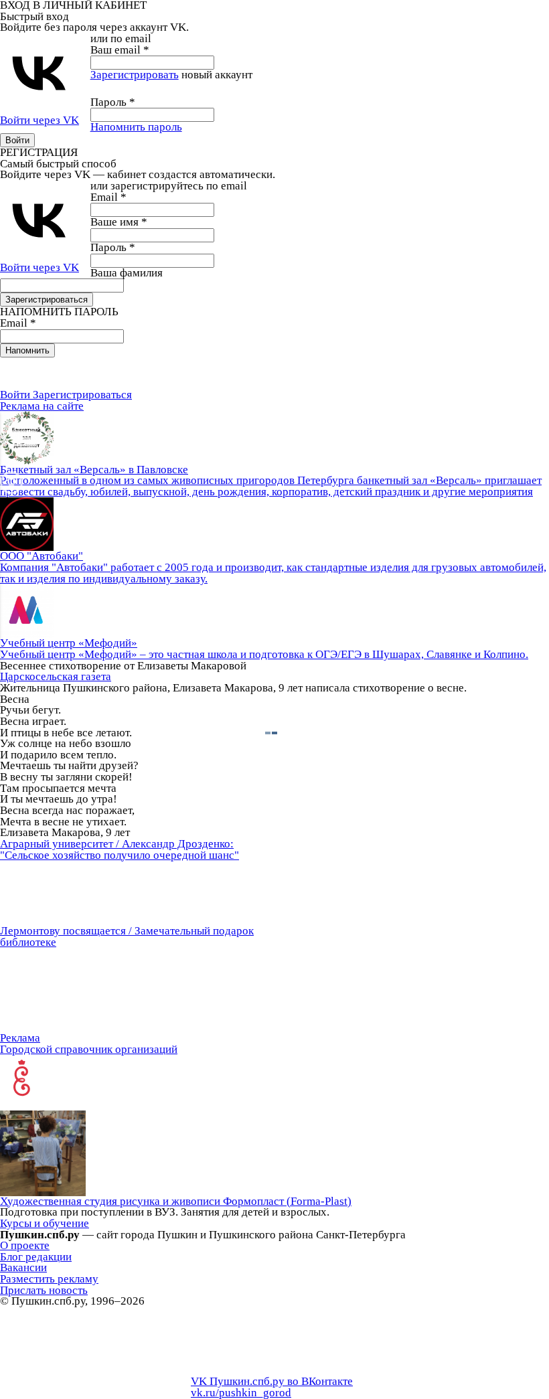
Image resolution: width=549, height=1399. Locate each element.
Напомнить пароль (136, 126)
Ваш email (119, 50)
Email (108, 197)
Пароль (112, 102)
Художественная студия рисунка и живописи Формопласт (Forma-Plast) (175, 1201)
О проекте (25, 1245)
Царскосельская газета (55, 676)
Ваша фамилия (126, 272)
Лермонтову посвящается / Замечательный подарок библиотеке (127, 936)
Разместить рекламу (49, 1278)
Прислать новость (44, 1290)
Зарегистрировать (134, 74)
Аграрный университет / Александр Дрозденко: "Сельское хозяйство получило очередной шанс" (119, 849)
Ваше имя (118, 222)
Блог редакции (36, 1256)
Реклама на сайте (42, 406)
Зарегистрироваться (82, 394)
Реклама (20, 1038)
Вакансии (23, 1267)
